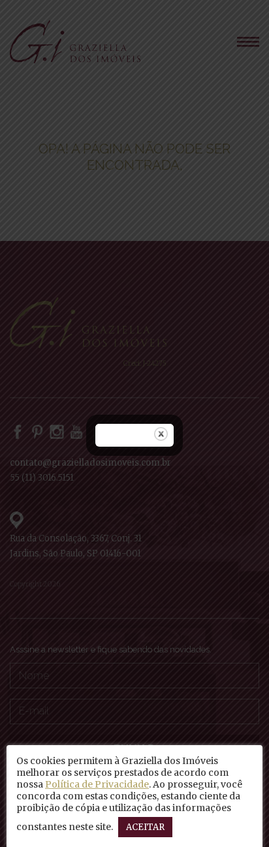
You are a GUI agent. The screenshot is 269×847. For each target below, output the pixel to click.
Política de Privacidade (97, 784)
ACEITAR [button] (145, 827)
